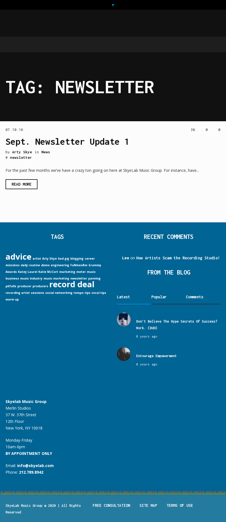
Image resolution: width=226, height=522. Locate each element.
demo (45, 265)
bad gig (63, 258)
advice (18, 256)
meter (81, 272)
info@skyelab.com (35, 465)
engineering (60, 265)
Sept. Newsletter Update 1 (68, 141)
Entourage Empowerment (156, 356)
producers (40, 286)
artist (37, 258)
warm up (12, 299)
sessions (37, 293)
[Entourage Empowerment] (124, 353)
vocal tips (99, 293)
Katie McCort (48, 272)
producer (24, 286)
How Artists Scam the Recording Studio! (178, 257)
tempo (79, 293)
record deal (72, 284)
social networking (58, 293)
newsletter (21, 157)
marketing (67, 272)
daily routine (30, 265)
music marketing (56, 278)
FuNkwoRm (78, 265)
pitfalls (11, 286)
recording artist (18, 293)
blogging (77, 258)
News (45, 152)
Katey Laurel (27, 272)
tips (87, 293)
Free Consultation (111, 505)
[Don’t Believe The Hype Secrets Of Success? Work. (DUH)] (124, 319)
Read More (21, 184)
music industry (31, 278)
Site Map (148, 505)
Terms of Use (179, 505)
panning (94, 278)
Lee (125, 257)
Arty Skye (49, 258)
